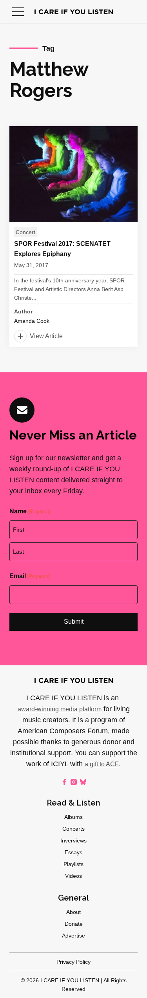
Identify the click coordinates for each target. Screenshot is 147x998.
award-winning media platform (60, 709)
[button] (18, 11)
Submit (73, 621)
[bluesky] (83, 782)
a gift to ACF (102, 764)
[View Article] (73, 236)
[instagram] (74, 782)
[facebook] (64, 782)
